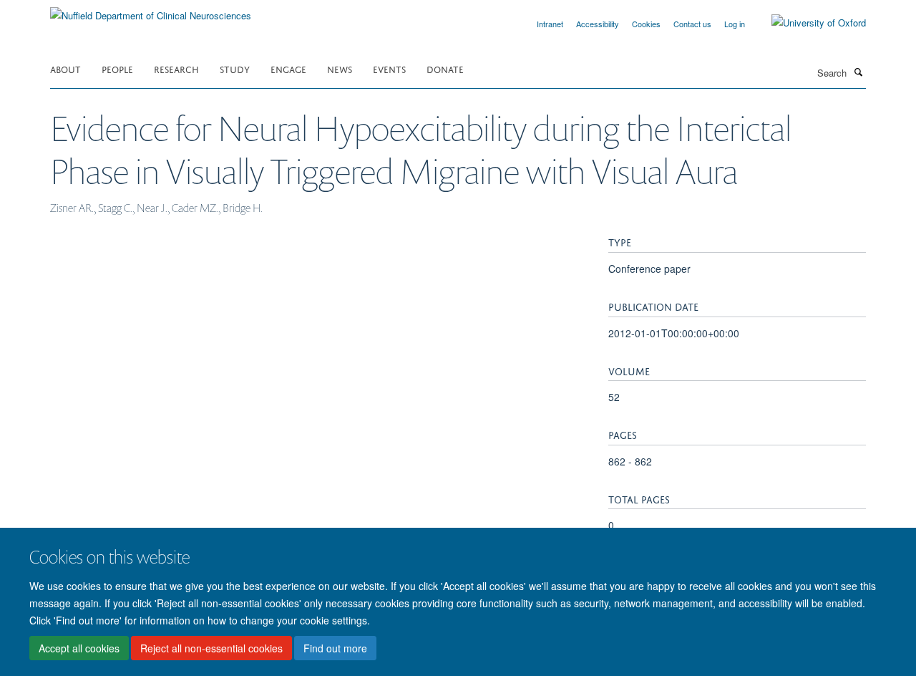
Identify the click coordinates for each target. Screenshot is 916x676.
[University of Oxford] (808, 23)
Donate (445, 68)
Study (235, 68)
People (117, 68)
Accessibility (597, 23)
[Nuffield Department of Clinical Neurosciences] (150, 10)
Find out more (335, 648)
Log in (734, 23)
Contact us (692, 23)
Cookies (646, 23)
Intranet (550, 23)
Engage (288, 68)
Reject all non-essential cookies (211, 648)
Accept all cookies (79, 648)
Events (389, 68)
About (65, 68)
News (339, 68)
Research (176, 68)
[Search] (858, 71)
